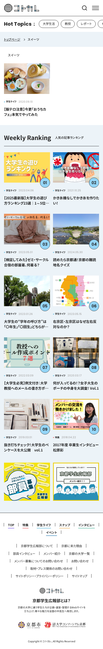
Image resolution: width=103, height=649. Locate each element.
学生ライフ (44, 524)
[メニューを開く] (95, 7)
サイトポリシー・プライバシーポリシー (40, 576)
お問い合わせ (80, 561)
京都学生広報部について (37, 545)
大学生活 (49, 23)
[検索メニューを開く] (84, 7)
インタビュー (86, 524)
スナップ (64, 524)
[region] (51, 24)
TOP (11, 524)
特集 (25, 524)
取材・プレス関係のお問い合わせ (51, 568)
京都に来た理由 (71, 545)
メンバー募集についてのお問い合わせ (38, 561)
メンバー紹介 (52, 553)
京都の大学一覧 (79, 553)
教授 (68, 23)
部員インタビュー (24, 553)
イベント (51, 532)
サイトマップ (79, 576)
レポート (86, 23)
